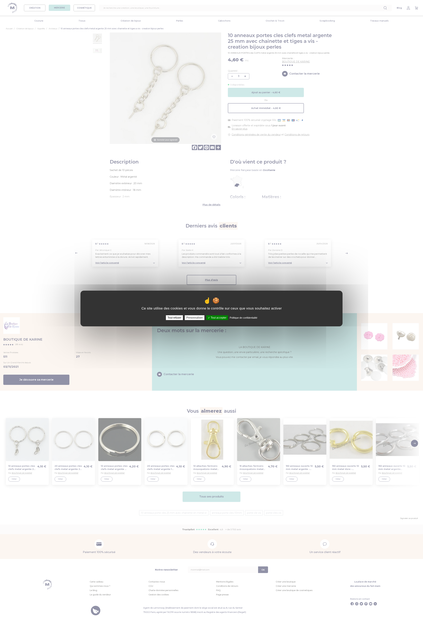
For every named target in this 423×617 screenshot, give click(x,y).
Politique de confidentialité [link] (243, 317)
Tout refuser (174, 317)
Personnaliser (194, 317)
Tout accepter (218, 317)
